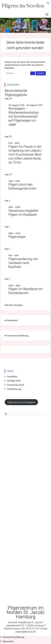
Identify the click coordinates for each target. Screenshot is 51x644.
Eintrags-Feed (14, 380)
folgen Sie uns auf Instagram (21, 402)
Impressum (12, 320)
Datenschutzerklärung (17, 335)
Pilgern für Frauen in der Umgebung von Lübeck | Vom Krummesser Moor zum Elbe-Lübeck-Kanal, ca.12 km (25, 154)
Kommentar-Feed (15, 385)
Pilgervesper (17, 237)
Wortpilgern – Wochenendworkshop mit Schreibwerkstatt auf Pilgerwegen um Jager (23, 116)
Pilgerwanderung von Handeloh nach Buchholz (23, 263)
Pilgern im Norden (22, 6)
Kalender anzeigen (14, 305)
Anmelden (12, 376)
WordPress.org (14, 389)
